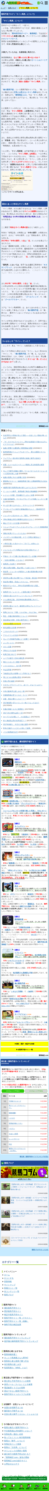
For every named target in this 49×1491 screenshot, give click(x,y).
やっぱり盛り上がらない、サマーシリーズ (18, 505)
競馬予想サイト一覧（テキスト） (18, 1318)
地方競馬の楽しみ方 (12, 1364)
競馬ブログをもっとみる (40, 1250)
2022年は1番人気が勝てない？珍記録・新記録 (20, 578)
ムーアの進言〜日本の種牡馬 (13, 658)
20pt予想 (24, 770)
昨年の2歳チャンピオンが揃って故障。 (17, 728)
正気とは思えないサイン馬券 (25, 92)
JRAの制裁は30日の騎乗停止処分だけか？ (18, 519)
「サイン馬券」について (12, 21)
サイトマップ (9, 1285)
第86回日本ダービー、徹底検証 (24, 33)
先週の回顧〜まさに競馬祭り (13, 709)
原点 (16, 886)
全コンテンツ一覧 (11, 1291)
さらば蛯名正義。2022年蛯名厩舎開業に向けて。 (21, 600)
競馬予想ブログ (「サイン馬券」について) (18, 14)
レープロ (18, 793)
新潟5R (25, 834)
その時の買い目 (14, 785)
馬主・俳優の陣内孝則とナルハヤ (15, 616)
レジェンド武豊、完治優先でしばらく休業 (18, 495)
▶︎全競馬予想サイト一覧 (24, 1049)
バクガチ (12, 1118)
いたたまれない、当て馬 (12, 666)
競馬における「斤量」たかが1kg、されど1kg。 (20, 612)
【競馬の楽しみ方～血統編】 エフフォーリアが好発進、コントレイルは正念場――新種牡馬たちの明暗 (29, 1200)
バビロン (12, 1129)
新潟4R (35, 863)
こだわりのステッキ (10, 631)
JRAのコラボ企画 (9, 651)
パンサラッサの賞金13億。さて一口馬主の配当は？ (22, 537)
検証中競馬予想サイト (13, 1315)
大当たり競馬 (13, 1134)
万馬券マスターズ (15, 1101)
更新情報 (8, 1281)
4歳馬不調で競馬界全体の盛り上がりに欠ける (20, 488)
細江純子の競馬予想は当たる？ (17, 1454)
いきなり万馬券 (17, 991)
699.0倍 (34, 935)
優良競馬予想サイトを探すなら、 (27, 426)
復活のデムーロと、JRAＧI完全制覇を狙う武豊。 (21, 586)
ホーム (7, 1275)
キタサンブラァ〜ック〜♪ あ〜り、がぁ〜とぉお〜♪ (22, 685)
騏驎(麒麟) (12, 1113)
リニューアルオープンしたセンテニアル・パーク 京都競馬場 (25, 527)
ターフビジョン (21, 1014)
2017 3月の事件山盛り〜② (13, 713)
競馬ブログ (9, 1295)
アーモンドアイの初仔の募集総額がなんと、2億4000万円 (24, 509)
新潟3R (30, 894)
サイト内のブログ (22, 1003)
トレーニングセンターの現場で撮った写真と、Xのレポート (25, 811)
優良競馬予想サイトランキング (17, 1338)
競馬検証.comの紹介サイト (15, 1461)
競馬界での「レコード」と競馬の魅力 (17, 592)
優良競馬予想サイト (12, 1308)
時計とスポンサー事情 (11, 662)
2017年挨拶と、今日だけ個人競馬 (15, 724)
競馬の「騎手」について (14, 1441)
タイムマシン (20, 826)
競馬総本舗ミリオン (15, 1123)
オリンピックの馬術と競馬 (15, 1451)
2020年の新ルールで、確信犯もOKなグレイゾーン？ (22, 606)
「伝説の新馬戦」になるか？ (13, 560)
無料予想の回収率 (29, 859)
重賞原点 (31, 904)
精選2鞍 (12, 863)
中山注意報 (7, 670)
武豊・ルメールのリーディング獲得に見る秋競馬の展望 (23, 465)
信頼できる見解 (25, 906)
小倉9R (30, 991)
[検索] (41, 3)
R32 (10, 1144)
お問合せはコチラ (11, 1464)
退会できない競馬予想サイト (16, 1391)
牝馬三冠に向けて (9, 654)
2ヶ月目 (20, 844)
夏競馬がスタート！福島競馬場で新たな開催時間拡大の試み (25, 481)
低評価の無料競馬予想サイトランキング (21, 1341)
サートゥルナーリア (39, 60)
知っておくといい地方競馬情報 (17, 1437)
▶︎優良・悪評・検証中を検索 (24, 1044)
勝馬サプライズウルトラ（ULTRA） (17, 1150)
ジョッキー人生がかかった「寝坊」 (16, 516)
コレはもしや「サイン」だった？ (16, 341)
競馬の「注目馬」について (15, 1447)
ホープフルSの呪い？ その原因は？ (16, 717)
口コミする (9, 1278)
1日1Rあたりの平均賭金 (36, 1091)
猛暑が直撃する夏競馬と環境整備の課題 (18, 448)
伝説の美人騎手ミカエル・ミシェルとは (21, 1414)
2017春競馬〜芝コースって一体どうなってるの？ (21, 703)
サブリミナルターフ (17, 961)
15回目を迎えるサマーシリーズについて (18, 596)
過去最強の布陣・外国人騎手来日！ (16, 620)
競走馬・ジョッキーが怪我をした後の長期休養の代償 (22, 572)
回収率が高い (14, 801)
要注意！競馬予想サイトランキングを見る (34, 1157)
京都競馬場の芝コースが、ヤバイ (15, 695)
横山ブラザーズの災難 (11, 523)
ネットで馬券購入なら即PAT (16, 1358)
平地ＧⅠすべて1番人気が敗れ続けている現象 (20, 556)
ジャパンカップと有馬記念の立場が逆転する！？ (21, 550)
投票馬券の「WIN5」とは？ (16, 1368)
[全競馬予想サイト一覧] (38, 3)
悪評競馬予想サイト (12, 1311)
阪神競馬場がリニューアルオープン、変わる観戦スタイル (24, 452)
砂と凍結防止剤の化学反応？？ (14, 721)
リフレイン (19, 953)
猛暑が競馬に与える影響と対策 (14, 477)
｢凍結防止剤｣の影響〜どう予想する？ (17, 673)
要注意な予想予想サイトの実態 (17, 1381)
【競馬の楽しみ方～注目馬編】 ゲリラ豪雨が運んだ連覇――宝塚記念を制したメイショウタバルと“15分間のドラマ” (29, 1213)
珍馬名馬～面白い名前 (13, 1434)
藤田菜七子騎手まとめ (13, 1411)
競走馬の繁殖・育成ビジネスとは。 (16, 582)
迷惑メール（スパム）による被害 (18, 1384)
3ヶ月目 (33, 844)
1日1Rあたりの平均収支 (13, 1091)
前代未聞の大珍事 (9, 628)
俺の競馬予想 (8, 89)
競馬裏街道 (19, 919)
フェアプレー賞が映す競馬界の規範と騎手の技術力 (22, 458)
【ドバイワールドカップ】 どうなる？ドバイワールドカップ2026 (29, 1239)
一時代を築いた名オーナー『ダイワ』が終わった (21, 544)
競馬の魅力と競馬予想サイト (16, 1427)
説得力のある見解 (16, 999)
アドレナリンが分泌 (10, 635)
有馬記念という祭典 (12, 1444)
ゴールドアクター (12, 299)
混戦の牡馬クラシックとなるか (14, 533)
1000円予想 (40, 780)
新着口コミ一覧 (10, 1288)
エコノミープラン (23, 1022)
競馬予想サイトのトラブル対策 (17, 1394)
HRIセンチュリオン (22, 855)
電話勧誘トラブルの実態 (14, 1388)
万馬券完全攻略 (24, 927)
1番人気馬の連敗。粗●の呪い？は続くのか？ (19, 568)
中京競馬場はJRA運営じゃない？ (18, 1431)
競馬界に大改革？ (9, 564)
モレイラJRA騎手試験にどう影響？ (16, 639)
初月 (3, 844)
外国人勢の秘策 (9, 681)
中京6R (20, 773)
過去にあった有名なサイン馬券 (15, 204)
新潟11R (42, 803)
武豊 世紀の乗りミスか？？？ (14, 699)
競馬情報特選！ (10, 1354)
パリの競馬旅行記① (10, 732)
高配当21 (18, 762)
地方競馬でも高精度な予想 (23, 973)
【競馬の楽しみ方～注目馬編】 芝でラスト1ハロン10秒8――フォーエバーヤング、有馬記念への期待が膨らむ (28, 1186)
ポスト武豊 (7, 647)
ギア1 (12, 894)
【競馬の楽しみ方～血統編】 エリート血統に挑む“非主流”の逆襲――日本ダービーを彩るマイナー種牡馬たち (29, 1226)
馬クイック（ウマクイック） (17, 1107)
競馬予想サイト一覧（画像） (16, 1321)
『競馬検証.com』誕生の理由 (16, 1457)
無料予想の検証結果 (12, 1324)
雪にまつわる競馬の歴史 (12, 677)
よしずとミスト (9, 643)
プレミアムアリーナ (28, 803)
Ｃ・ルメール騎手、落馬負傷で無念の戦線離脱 (20, 491)
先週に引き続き (13, 803)
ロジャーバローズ (10, 39)
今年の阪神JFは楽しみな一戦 (14, 691)
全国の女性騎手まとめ (13, 1407)
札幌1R (7, 930)
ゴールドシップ (32, 297)
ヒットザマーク (14, 1139)
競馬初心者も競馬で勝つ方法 (16, 1361)
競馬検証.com (21, 95)
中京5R (18, 963)
